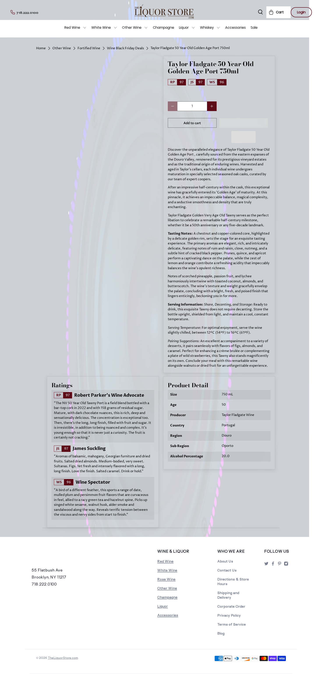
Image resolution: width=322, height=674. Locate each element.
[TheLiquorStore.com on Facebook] (273, 565)
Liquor (184, 27)
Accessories (235, 27)
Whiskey (207, 27)
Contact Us (227, 570)
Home (41, 48)
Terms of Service (231, 624)
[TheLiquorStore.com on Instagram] (286, 565)
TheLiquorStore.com (63, 658)
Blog (221, 633)
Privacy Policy (229, 615)
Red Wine (72, 27)
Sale (254, 27)
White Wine (101, 27)
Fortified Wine (89, 48)
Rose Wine (166, 579)
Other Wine (132, 27)
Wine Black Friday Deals (125, 48)
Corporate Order (231, 606)
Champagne (163, 27)
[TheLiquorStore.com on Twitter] (266, 565)
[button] (243, 123)
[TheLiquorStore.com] (62, 557)
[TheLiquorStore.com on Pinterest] (279, 565)
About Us (225, 561)
